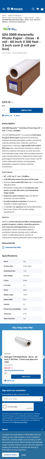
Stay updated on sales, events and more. (15, 394)
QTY (3, 106)
